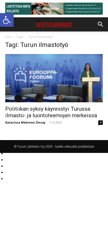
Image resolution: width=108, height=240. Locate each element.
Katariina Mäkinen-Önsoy (25, 122)
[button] (7, 20)
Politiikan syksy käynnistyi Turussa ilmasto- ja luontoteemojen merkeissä (51, 112)
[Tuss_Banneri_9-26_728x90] (54, 9)
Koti (8, 37)
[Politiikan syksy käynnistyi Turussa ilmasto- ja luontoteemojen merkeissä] (54, 78)
